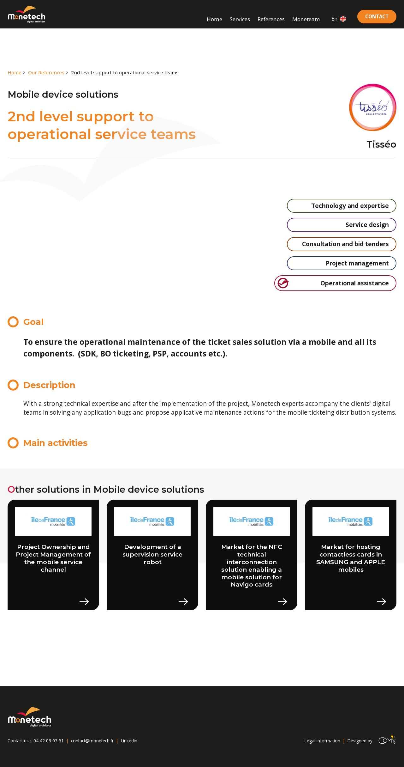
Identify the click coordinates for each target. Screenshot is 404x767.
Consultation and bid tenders (345, 244)
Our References (46, 72)
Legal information (322, 741)
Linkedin (129, 741)
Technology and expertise (350, 206)
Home (214, 19)
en (334, 18)
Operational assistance (354, 283)
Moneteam (306, 19)
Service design (367, 225)
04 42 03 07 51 (48, 741)
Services (240, 19)
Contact (377, 16)
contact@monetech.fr (92, 741)
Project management (357, 263)
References (271, 19)
